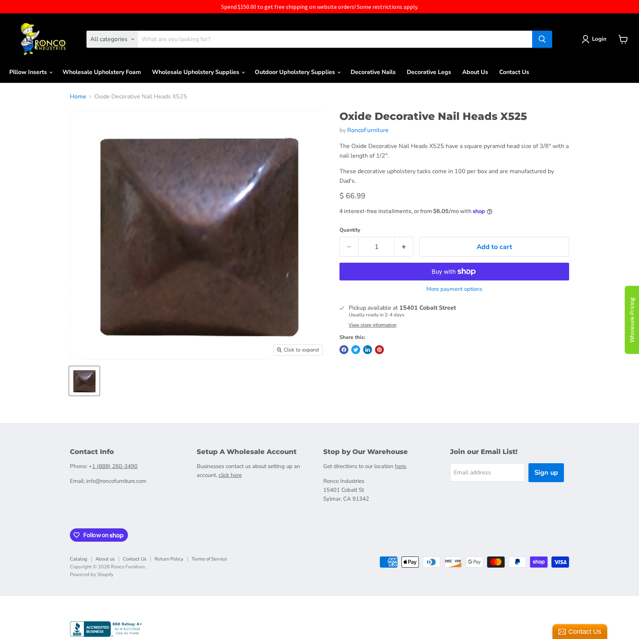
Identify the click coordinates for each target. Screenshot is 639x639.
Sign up (546, 472)
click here (230, 475)
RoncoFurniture (368, 130)
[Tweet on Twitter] (355, 349)
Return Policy (169, 559)
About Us (475, 72)
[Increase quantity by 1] (404, 247)
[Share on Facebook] (343, 349)
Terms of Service (209, 559)
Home (78, 96)
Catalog (78, 559)
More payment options (454, 289)
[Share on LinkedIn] (367, 349)
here (400, 466)
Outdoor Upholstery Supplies (296, 72)
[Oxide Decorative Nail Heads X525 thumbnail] (84, 381)
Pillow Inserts (28, 72)
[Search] (542, 39)
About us (105, 559)
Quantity (349, 230)
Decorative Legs (429, 72)
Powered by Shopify (92, 574)
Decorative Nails (373, 72)
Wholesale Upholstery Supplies (196, 72)
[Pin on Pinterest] (379, 349)
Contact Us (514, 72)
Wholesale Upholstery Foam (101, 72)
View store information (372, 325)
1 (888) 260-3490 (115, 466)
